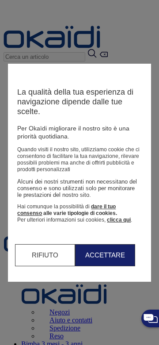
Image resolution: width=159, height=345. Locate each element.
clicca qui (119, 220)
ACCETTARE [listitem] (105, 255)
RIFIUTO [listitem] (45, 255)
